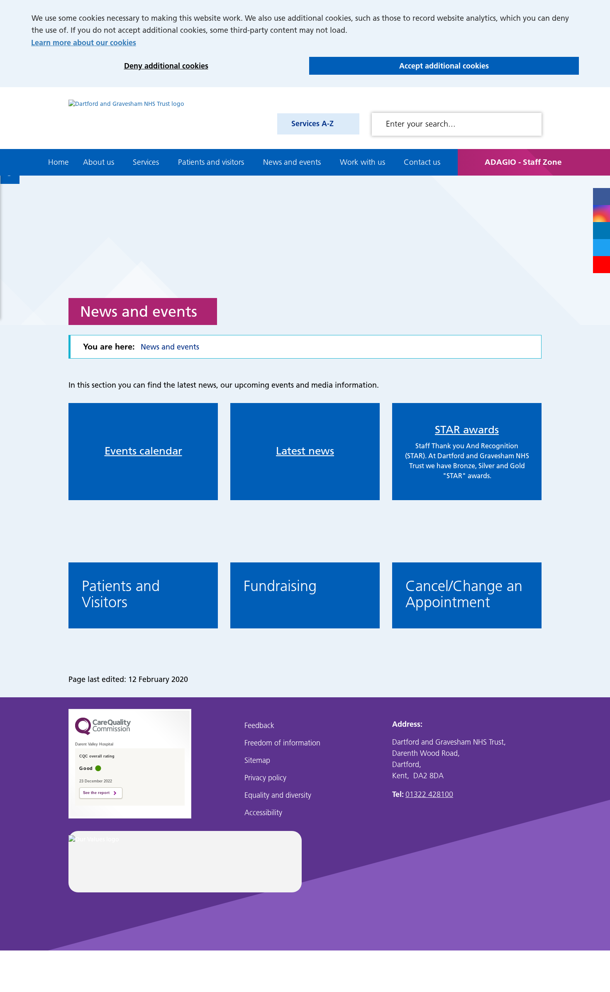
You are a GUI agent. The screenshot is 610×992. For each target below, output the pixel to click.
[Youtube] (601, 264)
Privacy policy (265, 777)
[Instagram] (601, 213)
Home (58, 162)
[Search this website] (532, 124)
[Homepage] (126, 118)
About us (98, 162)
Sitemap (257, 760)
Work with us (362, 162)
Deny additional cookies (119, 66)
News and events (292, 162)
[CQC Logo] (103, 733)
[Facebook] (601, 196)
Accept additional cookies (399, 66)
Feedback (259, 725)
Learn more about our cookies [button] (83, 42)
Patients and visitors (211, 162)
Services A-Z (312, 123)
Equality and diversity (277, 795)
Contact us (422, 162)
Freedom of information (282, 743)
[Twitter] (601, 247)
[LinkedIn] (601, 230)
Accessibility (263, 812)
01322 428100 (429, 794)
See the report (96, 793)
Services (146, 162)
